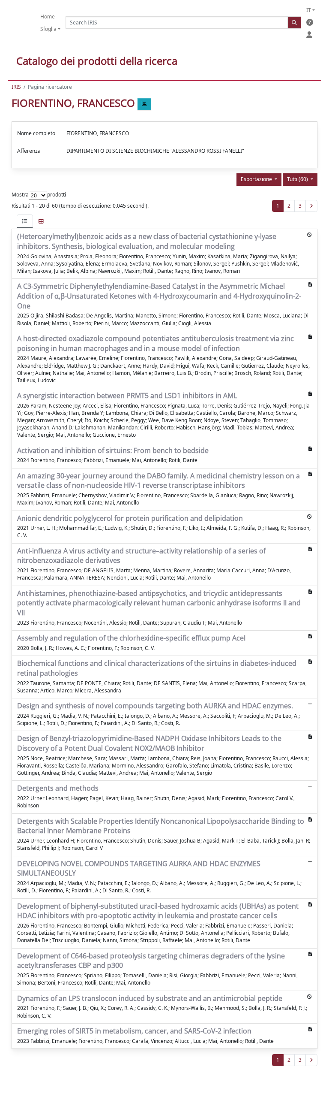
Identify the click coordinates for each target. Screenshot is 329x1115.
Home (47, 16)
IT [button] (308, 10)
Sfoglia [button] (48, 29)
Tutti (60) (298, 179)
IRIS (16, 87)
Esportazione (257, 179)
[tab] (25, 221)
